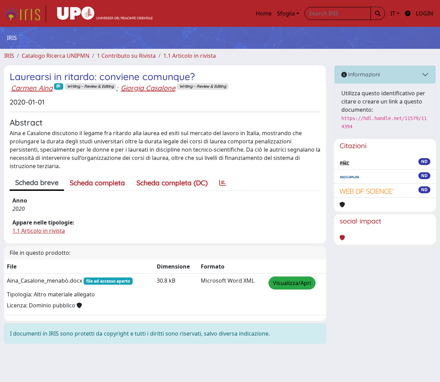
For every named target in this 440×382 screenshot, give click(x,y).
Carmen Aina (32, 88)
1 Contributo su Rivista (126, 55)
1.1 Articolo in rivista (189, 55)
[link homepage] (25, 13)
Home (264, 13)
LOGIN (424, 13)
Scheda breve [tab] (36, 182)
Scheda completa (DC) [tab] (172, 182)
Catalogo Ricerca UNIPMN (55, 55)
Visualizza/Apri (292, 283)
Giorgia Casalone (148, 88)
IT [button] (392, 13)
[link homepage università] (105, 13)
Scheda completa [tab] (97, 182)
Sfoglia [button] (286, 13)
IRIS (9, 55)
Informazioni (363, 74)
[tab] (222, 183)
